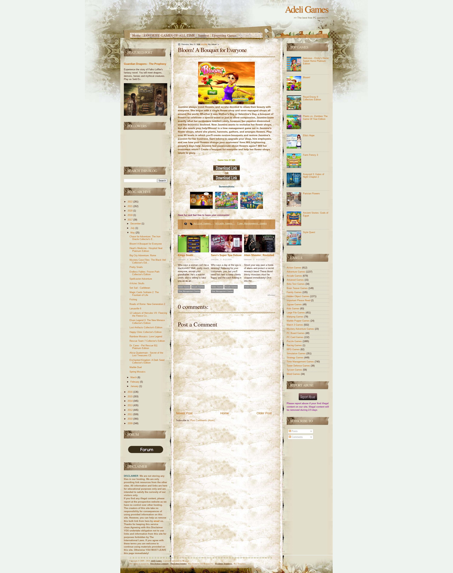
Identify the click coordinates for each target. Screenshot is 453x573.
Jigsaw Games (295, 304)
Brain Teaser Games (297, 288)
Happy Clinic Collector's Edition (146, 332)
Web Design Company (159, 563)
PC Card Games (295, 337)
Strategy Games (295, 357)
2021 (130, 206)
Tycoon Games (295, 369)
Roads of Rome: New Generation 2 (147, 304)
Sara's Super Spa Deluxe (226, 255)
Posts (294, 431)
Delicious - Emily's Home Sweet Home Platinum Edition (316, 61)
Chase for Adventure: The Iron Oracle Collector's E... (145, 238)
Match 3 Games (295, 324)
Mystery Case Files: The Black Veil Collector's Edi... (148, 261)
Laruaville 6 (135, 308)
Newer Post (184, 413)
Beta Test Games (296, 284)
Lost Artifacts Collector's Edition (146, 327)
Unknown (181, 259)
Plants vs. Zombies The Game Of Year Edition (315, 117)
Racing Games (295, 345)
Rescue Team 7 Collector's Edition (147, 341)
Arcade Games (224, 223)
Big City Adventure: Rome (143, 255)
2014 (130, 401)
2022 (130, 201)
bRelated (271, 295)
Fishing (133, 299)
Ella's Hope (308, 135)
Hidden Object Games (298, 296)
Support (203, 35)
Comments (297, 437)
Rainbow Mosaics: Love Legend (146, 336)
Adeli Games (306, 9)
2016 (130, 392)
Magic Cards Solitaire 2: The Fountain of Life (144, 293)
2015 (130, 396)
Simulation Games (296, 353)
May (133, 232)
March (133, 377)
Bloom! (306, 77)
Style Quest (309, 232)
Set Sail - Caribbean (140, 287)
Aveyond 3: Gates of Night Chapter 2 (313, 175)
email (157, 521)
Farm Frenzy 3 (310, 155)
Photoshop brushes (179, 563)
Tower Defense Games (299, 365)
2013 (130, 405)
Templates (224, 563)
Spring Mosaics (137, 371)
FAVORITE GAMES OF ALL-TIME (169, 35)
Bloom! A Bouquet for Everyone (146, 243)
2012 (130, 410)
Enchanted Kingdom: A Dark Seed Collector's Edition (147, 361)
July (132, 228)
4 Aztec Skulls (137, 283)
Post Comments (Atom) (202, 420)
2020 (130, 210)
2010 (130, 418)
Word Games (294, 374)
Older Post (264, 413)
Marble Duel (136, 367)
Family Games (294, 292)
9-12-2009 (194, 259)
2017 (130, 219)
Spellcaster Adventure (141, 278)
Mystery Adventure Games (301, 329)
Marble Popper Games (298, 320)
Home (136, 35)
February (135, 381)
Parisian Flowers (311, 193)
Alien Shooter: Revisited (259, 255)
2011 (130, 414)
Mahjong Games (295, 316)
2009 (130, 423)
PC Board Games (296, 333)
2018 (130, 215)
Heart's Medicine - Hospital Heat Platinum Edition (146, 249)
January (134, 386)
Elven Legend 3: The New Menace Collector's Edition (147, 321)
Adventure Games (296, 271)
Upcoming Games (224, 35)
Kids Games (293, 308)
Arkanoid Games (296, 280)
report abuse (301, 403)
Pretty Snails (136, 267)
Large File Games (296, 312)
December (136, 223)
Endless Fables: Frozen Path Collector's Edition (144, 273)
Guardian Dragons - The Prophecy (145, 63)
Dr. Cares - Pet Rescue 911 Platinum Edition (143, 347)
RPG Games (293, 349)
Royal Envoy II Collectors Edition (312, 98)
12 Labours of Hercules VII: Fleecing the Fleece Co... (148, 314)
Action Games (203, 223)
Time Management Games (252, 223)
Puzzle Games (295, 341)
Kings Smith (185, 255)
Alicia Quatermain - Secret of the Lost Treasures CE (146, 354)
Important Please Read (299, 300)
